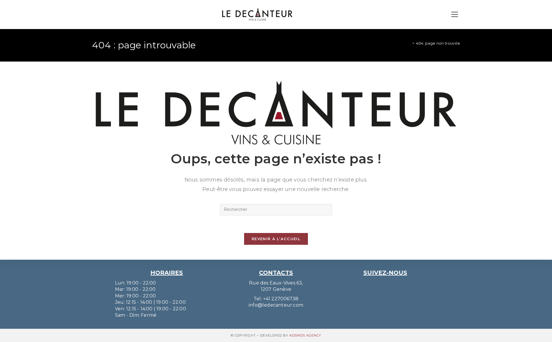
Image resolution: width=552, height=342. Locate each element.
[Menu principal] (454, 14)
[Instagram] (379, 283)
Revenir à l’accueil (276, 238)
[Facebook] (391, 283)
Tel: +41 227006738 (276, 298)
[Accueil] (408, 43)
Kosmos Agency (305, 335)
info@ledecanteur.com (276, 305)
